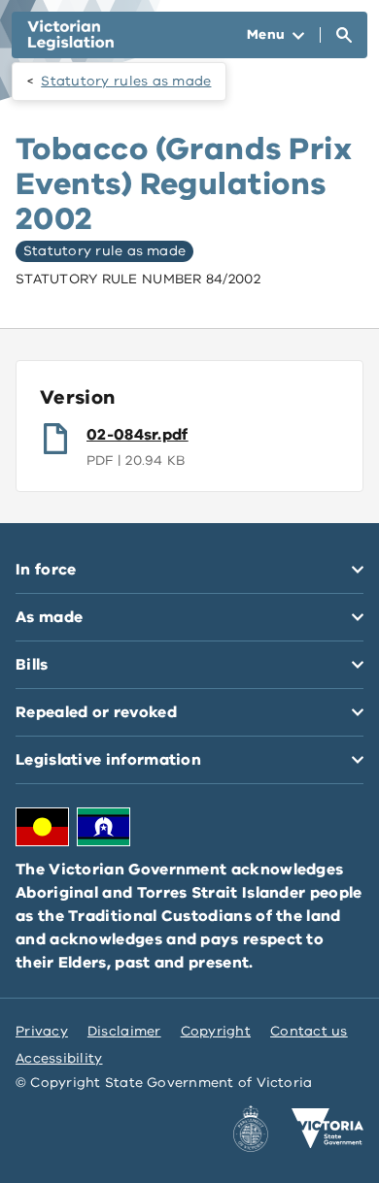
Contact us (309, 1031)
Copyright (216, 1031)
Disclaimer (124, 1031)
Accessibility (59, 1058)
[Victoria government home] (327, 1128)
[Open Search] (344, 35)
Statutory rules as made (126, 81)
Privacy (42, 1031)
